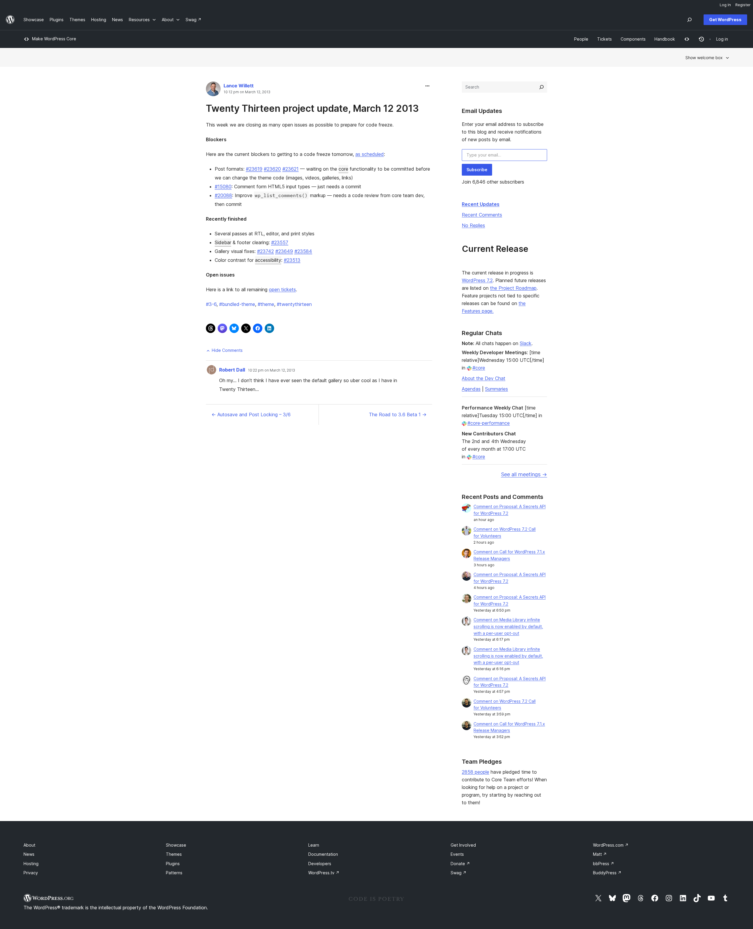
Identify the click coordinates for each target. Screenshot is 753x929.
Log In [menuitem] (725, 4)
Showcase (176, 845)
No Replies (473, 225)
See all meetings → (524, 474)
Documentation (323, 854)
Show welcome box (704, 57)
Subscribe (477, 169)
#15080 (223, 186)
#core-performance (488, 423)
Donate (460, 863)
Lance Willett (239, 86)
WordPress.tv (323, 872)
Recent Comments (482, 215)
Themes (174, 854)
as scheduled (369, 154)
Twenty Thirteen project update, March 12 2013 (312, 108)
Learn (313, 845)
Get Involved (463, 845)
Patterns (174, 872)
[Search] (541, 87)
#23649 (284, 251)
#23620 (272, 169)
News (29, 854)
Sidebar (223, 242)
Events (457, 854)
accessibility (268, 260)
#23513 (292, 260)
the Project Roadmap (513, 288)
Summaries (496, 389)
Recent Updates (480, 204)
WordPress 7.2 (477, 280)
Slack (526, 343)
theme (266, 304)
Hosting (31, 863)
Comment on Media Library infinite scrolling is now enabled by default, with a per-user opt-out (508, 626)
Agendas (471, 389)
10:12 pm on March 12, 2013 (247, 92)
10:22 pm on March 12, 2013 (271, 370)
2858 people (475, 772)
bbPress (603, 863)
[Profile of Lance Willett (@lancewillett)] (213, 90)
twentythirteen (294, 304)
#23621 (290, 169)
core (343, 169)
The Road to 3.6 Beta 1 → (398, 414)
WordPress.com (611, 845)
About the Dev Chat (483, 378)
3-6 (211, 304)
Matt (600, 854)
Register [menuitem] (743, 4)
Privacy (31, 872)
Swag (459, 872)
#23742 (265, 251)
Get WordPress (725, 19)
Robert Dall (232, 370)
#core (478, 368)
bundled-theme (237, 304)
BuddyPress (607, 872)
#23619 (254, 169)
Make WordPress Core (54, 38)
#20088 (223, 195)
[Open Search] (689, 19)
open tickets (282, 289)
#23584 (303, 251)
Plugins (173, 863)
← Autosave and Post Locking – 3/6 (251, 414)
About (29, 845)
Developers (319, 863)
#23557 (279, 242)
